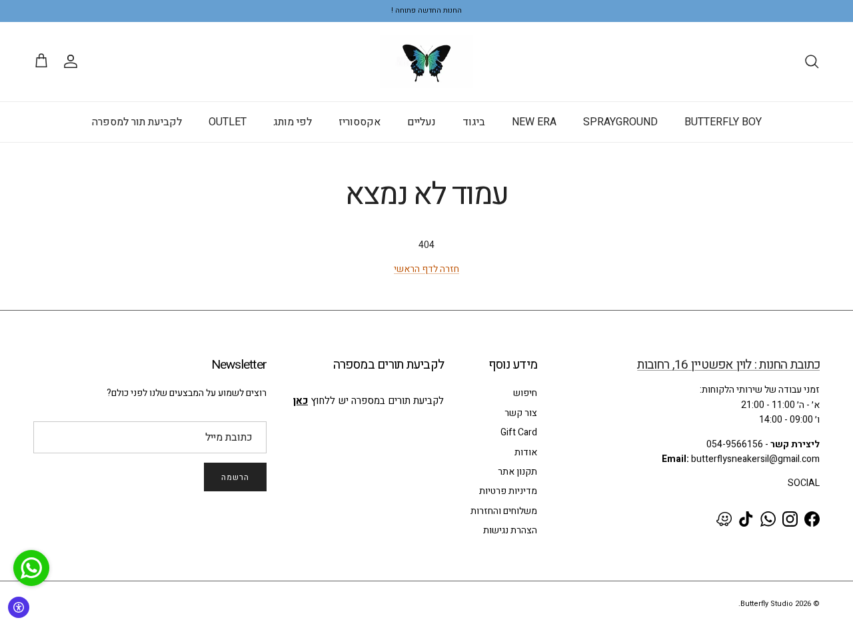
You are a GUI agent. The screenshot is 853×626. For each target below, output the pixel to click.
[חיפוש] (812, 61)
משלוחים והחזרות (503, 511)
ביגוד (473, 122)
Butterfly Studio (766, 603)
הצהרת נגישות (510, 530)
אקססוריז (360, 122)
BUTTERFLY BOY (723, 122)
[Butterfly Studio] (426, 61)
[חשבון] (73, 61)
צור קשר (520, 413)
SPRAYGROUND (620, 122)
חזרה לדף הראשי (426, 269)
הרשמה (235, 477)
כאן (300, 400)
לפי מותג (292, 122)
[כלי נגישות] (18, 607)
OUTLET (228, 122)
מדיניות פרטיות (508, 491)
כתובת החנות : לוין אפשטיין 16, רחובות (728, 364)
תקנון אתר (517, 472)
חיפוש (525, 393)
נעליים (421, 122)
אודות (525, 452)
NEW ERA (534, 122)
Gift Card (518, 432)
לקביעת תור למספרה (137, 122)
